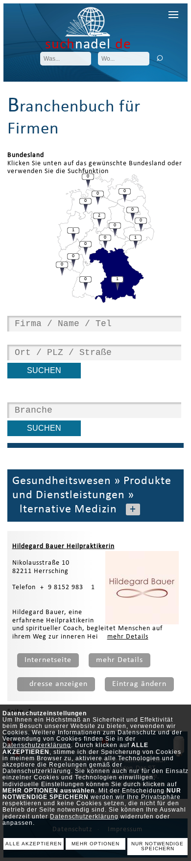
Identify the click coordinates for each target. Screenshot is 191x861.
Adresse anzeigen (56, 684)
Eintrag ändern (139, 684)
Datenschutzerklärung (36, 745)
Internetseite (48, 660)
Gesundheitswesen (61, 481)
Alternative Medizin (64, 509)
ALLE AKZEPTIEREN (33, 843)
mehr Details (127, 636)
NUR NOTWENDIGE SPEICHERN (157, 846)
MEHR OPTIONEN (95, 843)
